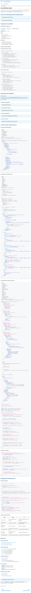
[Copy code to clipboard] (29, 51)
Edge (8, 31)
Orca (5, 568)
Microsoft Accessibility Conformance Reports (9, 542)
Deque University (4, 574)
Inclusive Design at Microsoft (6, 543)
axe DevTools (4, 550)
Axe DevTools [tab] (3, 28)
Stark (3, 552)
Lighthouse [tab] (8, 28)
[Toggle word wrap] (28, 176)
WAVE (3, 551)
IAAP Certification (4, 573)
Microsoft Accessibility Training (6, 575)
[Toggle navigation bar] (1, 1)
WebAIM (3, 560)
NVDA (6, 565)
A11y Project (4, 561)
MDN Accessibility (4, 559)
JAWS (10, 565)
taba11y (3, 553)
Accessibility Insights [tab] (15, 28)
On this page (3, 5)
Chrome (6, 31)
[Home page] (1, 4)
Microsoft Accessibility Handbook (7, 544)
